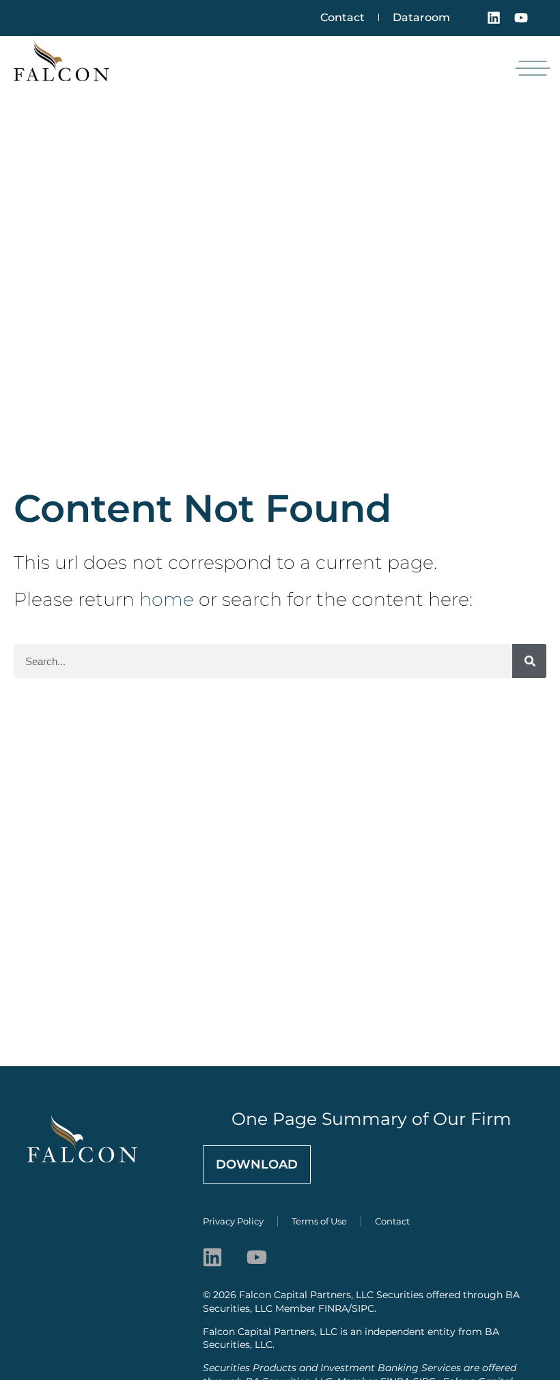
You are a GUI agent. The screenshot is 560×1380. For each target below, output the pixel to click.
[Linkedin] (493, 17)
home (166, 599)
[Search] (529, 661)
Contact (342, 17)
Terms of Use (319, 1221)
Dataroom (421, 17)
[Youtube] (521, 17)
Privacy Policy (233, 1221)
